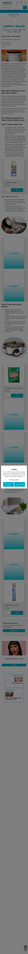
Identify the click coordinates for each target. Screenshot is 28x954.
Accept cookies (19, 484)
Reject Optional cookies (8, 484)
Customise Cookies (14, 479)
